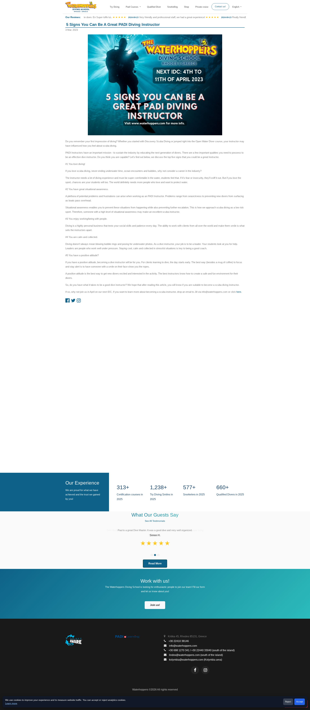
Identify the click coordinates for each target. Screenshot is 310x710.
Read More (155, 563)
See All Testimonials (155, 521)
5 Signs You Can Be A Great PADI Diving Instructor (113, 24)
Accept (299, 701)
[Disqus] (155, 345)
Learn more (11, 703)
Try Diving (114, 7)
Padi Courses (132, 7)
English (236, 7)
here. (239, 291)
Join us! (155, 605)
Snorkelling (172, 7)
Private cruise (201, 7)
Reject (288, 701)
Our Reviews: (73, 17)
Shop (186, 7)
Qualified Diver (154, 7)
